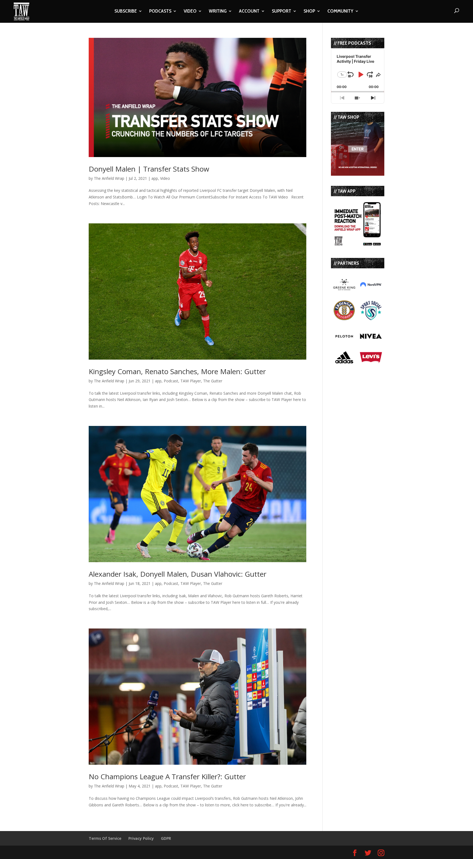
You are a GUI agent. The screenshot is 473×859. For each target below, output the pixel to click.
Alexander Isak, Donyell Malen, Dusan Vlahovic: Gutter (177, 574)
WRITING (218, 11)
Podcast (171, 380)
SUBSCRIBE (125, 11)
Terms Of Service (105, 838)
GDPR (166, 838)
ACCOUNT (249, 11)
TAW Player (190, 380)
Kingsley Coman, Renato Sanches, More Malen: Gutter (177, 371)
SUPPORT (281, 11)
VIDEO (190, 11)
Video (165, 178)
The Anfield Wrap (109, 178)
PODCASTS (160, 11)
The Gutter (212, 380)
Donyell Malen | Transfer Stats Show (149, 169)
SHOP (309, 11)
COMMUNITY (340, 11)
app (154, 178)
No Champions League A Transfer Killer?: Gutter (167, 776)
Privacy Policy (141, 838)
